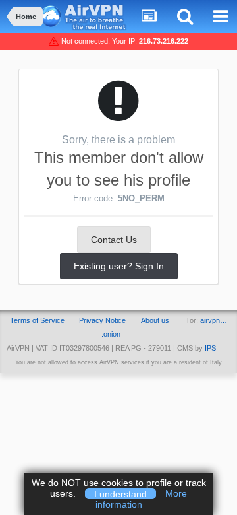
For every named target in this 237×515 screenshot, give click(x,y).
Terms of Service (37, 320)
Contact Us (114, 239)
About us (155, 320)
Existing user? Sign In (119, 266)
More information (141, 499)
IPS (210, 348)
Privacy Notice (102, 320)
